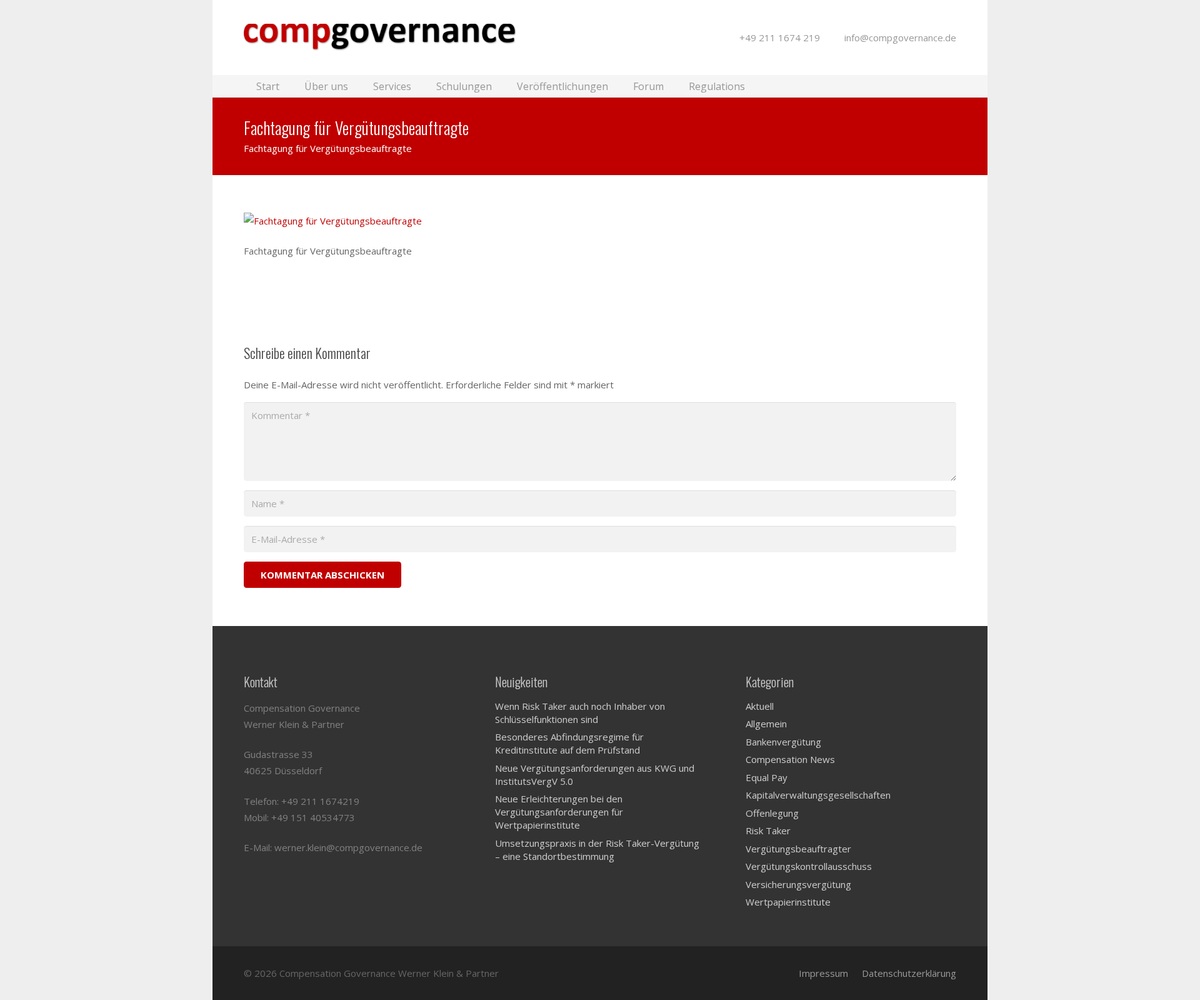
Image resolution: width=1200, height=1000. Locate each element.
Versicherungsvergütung (798, 884)
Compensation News (790, 759)
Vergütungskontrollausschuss (809, 866)
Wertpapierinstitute (788, 902)
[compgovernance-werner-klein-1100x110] (385, 38)
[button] (949, 86)
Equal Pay (767, 777)
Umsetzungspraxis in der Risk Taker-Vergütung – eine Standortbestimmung (597, 849)
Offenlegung (772, 813)
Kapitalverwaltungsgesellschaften (818, 795)
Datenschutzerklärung (909, 973)
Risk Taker (768, 830)
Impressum (823, 973)
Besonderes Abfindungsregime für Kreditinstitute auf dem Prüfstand (569, 743)
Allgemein (766, 723)
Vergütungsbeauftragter (798, 848)
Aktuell (760, 706)
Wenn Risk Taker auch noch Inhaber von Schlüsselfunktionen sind (580, 712)
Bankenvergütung (783, 741)
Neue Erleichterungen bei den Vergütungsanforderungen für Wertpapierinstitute (559, 811)
